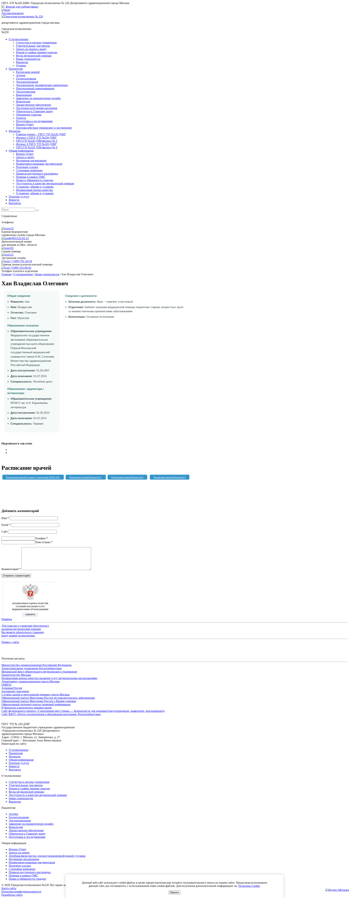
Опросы (21, 117)
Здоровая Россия (11, 688)
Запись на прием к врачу (31, 49)
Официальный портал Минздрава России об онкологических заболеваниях (48, 697)
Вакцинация (23, 95)
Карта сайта (8, 888)
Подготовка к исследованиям (34, 121)
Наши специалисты (28, 58)
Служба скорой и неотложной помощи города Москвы (35, 694)
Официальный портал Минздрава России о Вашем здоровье (38, 701)
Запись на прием (19, 852)
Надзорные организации (31, 160)
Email (5, 524)
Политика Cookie (249, 885)
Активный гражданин (15, 691)
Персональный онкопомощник (35, 88)
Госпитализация (26, 78)
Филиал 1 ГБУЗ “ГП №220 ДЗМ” (36, 137)
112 (11, 254)
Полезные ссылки (27, 167)
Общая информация (21, 150)
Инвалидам (23, 101)
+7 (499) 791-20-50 (20, 261)
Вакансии (22, 62)
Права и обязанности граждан (34, 180)
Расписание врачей (28, 72)
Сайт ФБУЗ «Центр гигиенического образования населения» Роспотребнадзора (51, 714)
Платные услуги (19, 196)
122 (11, 228)
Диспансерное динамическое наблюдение (42, 85)
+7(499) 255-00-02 (20, 267)
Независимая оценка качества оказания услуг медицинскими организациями (49, 678)
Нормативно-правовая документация (39, 163)
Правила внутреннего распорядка (37, 173)
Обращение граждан (28, 114)
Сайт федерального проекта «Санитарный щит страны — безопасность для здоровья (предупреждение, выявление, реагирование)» (83, 710)
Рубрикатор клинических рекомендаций (26, 707)
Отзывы (21, 65)
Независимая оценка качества (34, 190)
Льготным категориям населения (36, 108)
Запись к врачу (25, 157)
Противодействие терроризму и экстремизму (44, 127)
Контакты (15, 203)
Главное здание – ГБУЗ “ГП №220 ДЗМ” (41, 134)
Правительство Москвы (16, 674)
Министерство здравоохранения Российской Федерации (36, 665)
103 (11, 248)
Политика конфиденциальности (21, 891)
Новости (14, 199)
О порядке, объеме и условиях (35, 186)
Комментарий (11, 569)
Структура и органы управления (36, 42)
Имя (5, 518)
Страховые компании (29, 170)
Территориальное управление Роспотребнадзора (31, 668)
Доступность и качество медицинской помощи (45, 183)
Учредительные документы (33, 45)
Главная (6, 274)
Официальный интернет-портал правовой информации (36, 704)
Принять (174, 892)
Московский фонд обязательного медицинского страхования (39, 671)
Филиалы (15, 131)
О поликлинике (18, 39)
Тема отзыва (44, 542)
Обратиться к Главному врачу (34, 111)
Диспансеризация (27, 81)
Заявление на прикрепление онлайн (38, 98)
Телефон (41, 538)
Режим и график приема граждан (36, 52)
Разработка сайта (12, 894)
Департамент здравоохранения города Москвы (30, 681)
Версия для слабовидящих (21, 6)
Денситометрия (25, 91)
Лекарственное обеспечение (33, 104)
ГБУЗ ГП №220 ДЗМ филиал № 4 (36, 147)
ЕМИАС (6, 684)
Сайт (4, 531)
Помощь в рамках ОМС (30, 176)
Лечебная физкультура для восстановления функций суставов (47, 855)
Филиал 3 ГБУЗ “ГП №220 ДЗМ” (36, 144)
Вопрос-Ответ (25, 124)
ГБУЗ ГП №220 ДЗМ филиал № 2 (36, 140)
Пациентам (16, 68)
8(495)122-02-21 (19, 238)
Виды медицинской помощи (33, 55)
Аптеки (20, 75)
